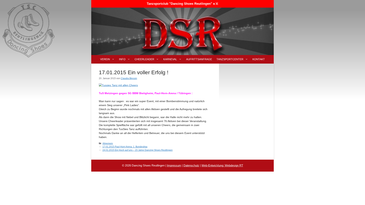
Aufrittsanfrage (199, 59)
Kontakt (258, 59)
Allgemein (107, 143)
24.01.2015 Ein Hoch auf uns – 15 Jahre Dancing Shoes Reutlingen (137, 150)
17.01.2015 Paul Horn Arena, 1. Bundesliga (124, 146)
